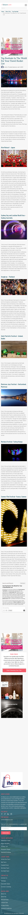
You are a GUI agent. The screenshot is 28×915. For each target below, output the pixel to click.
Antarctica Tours (5, 859)
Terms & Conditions (6, 908)
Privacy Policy (5, 905)
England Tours (5, 865)
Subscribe (6, 833)
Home (2, 11)
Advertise (3, 896)
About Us (3, 893)
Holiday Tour (4, 846)
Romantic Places (5, 849)
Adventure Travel (5, 840)
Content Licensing (6, 886)
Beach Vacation (5, 843)
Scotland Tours (5, 871)
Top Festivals (15, 11)
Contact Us (4, 878)
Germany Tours (5, 868)
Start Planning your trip (14, 670)
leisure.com (11, 913)
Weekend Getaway (6, 852)
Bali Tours (3, 862)
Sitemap (3, 881)
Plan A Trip (8, 11)
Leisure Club (4, 902)
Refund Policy (4, 899)
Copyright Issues (5, 883)
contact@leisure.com (7, 819)
